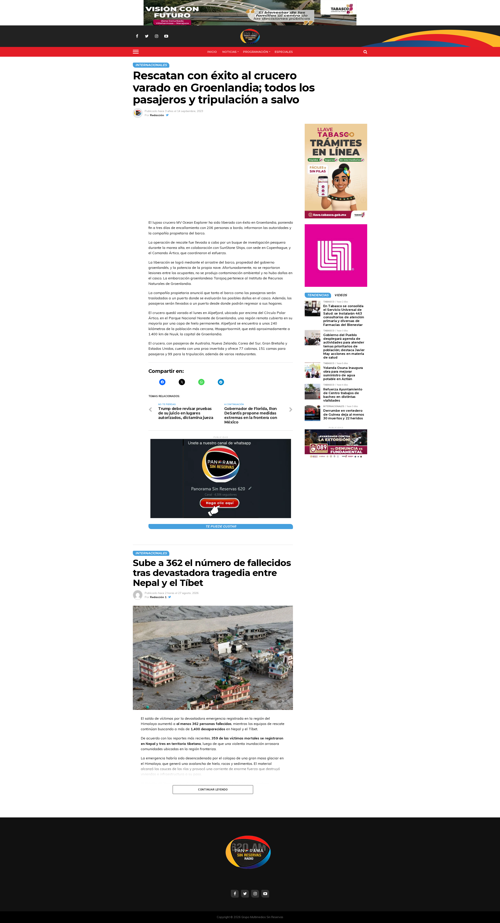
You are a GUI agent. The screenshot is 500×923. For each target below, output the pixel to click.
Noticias (229, 52)
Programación (255, 52)
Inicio (212, 52)
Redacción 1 (158, 597)
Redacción (157, 115)
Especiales (284, 52)
